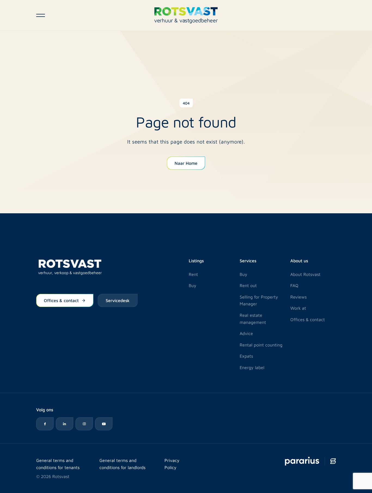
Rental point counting (261, 344)
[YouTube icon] (103, 423)
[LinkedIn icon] (64, 423)
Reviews (298, 296)
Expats (246, 355)
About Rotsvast (305, 274)
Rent (193, 274)
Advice (246, 333)
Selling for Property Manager (259, 300)
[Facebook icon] (45, 423)
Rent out (248, 285)
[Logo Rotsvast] (186, 15)
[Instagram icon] (84, 423)
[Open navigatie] (40, 15)
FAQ (294, 285)
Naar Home (186, 163)
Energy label (252, 367)
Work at (298, 308)
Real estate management (253, 318)
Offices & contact (61, 300)
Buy (192, 285)
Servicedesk (118, 300)
